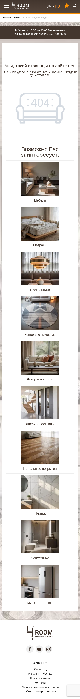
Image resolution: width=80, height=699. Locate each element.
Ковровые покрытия (40, 334)
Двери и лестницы (40, 424)
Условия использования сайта (40, 687)
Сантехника (40, 558)
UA (48, 6)
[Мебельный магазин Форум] (20, 5)
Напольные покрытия (40, 469)
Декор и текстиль (40, 379)
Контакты (40, 682)
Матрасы (40, 245)
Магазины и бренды (40, 673)
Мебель (40, 200)
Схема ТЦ (40, 669)
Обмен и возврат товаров (40, 691)
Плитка (40, 513)
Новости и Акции (40, 678)
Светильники (40, 290)
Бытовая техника (40, 603)
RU (57, 6)
